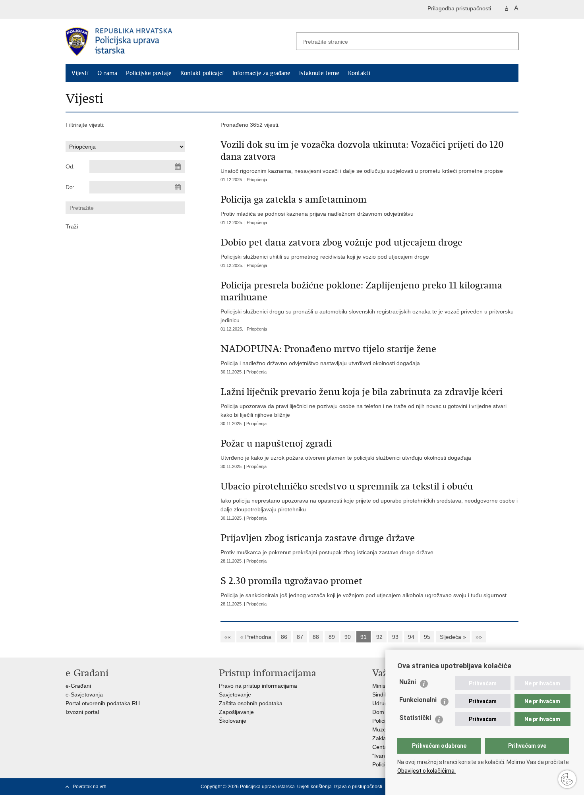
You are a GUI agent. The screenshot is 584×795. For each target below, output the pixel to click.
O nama (107, 73)
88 (316, 637)
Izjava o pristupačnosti (358, 786)
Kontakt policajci (202, 73)
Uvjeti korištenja (314, 786)
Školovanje (232, 721)
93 (395, 637)
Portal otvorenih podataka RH (103, 703)
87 (300, 637)
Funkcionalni (418, 700)
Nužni (407, 682)
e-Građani (78, 686)
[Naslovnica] (179, 41)
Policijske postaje (149, 73)
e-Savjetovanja (84, 694)
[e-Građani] (99, 9)
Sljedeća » (453, 637)
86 (284, 637)
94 (411, 637)
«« (227, 637)
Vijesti (80, 73)
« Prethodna (255, 637)
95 (427, 637)
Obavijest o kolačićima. (426, 771)
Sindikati (382, 694)
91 (363, 637)
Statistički (415, 717)
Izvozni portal (82, 712)
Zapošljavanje (236, 712)
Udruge (381, 703)
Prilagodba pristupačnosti (459, 8)
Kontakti (359, 73)
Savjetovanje (235, 694)
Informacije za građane (261, 73)
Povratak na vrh (89, 786)
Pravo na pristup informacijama (258, 686)
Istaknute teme (319, 73)
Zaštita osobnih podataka (250, 703)
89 (332, 637)
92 (379, 637)
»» (479, 637)
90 (347, 637)
